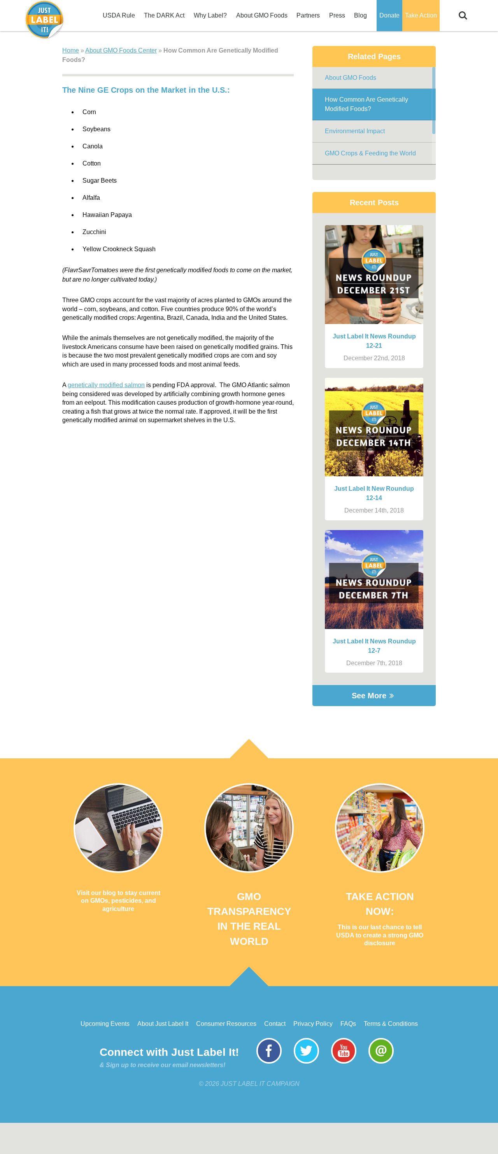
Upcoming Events (105, 1023)
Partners (308, 15)
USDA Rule (119, 15)
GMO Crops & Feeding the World (370, 153)
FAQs (348, 1023)
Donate (389, 15)
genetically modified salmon (106, 385)
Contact (275, 1023)
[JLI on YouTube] (343, 1061)
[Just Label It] (44, 19)
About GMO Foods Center (121, 50)
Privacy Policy (313, 1023)
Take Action (421, 15)
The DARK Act (164, 15)
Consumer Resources (226, 1023)
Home (70, 50)
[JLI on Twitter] (306, 1061)
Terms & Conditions (391, 1023)
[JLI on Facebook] (269, 1061)
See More (369, 695)
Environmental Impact (355, 131)
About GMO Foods (262, 15)
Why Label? (210, 15)
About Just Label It (162, 1023)
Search (463, 11)
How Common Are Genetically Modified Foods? (366, 104)
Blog (360, 15)
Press (337, 15)
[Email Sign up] (381, 1061)
